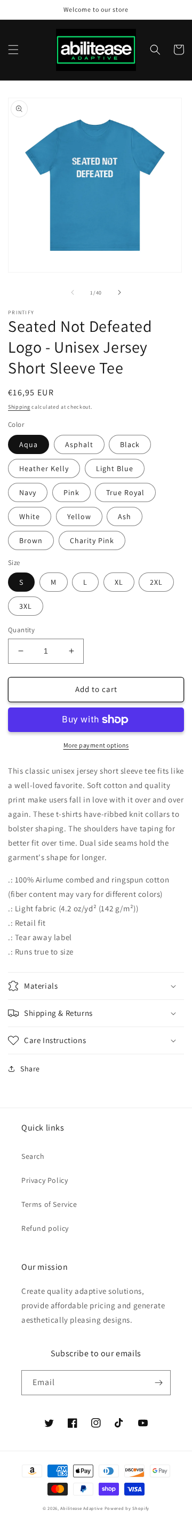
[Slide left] (72, 292)
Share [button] (30, 1068)
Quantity (21, 629)
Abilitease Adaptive (81, 1508)
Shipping (19, 406)
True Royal (125, 492)
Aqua (28, 444)
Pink (71, 492)
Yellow (79, 516)
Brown (31, 540)
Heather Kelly (44, 468)
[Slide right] (119, 292)
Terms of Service (49, 1204)
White (29, 516)
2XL (156, 582)
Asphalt (79, 444)
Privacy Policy (44, 1180)
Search (33, 1156)
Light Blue (114, 468)
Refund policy (45, 1228)
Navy (27, 492)
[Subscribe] (158, 1382)
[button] (13, 49)
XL (119, 582)
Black (130, 444)
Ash (124, 516)
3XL (25, 606)
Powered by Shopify (127, 1508)
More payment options (96, 745)
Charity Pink (92, 540)
